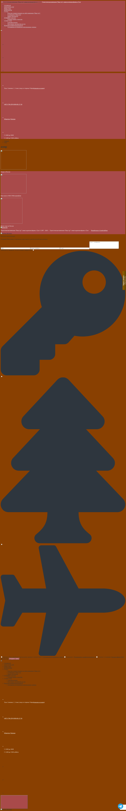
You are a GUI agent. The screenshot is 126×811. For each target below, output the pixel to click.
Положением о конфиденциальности (85, 657)
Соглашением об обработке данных (53, 657)
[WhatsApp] (17, 71)
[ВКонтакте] (17, 44)
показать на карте (39, 88)
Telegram (12, 119)
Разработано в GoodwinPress (99, 230)
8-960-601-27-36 (17, 104)
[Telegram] (17, 57)
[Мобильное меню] (1, 30)
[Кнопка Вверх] (14, 802)
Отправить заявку (14, 658)
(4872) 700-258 (8, 104)
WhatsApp (7, 119)
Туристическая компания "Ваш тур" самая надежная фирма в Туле (61, 2)
